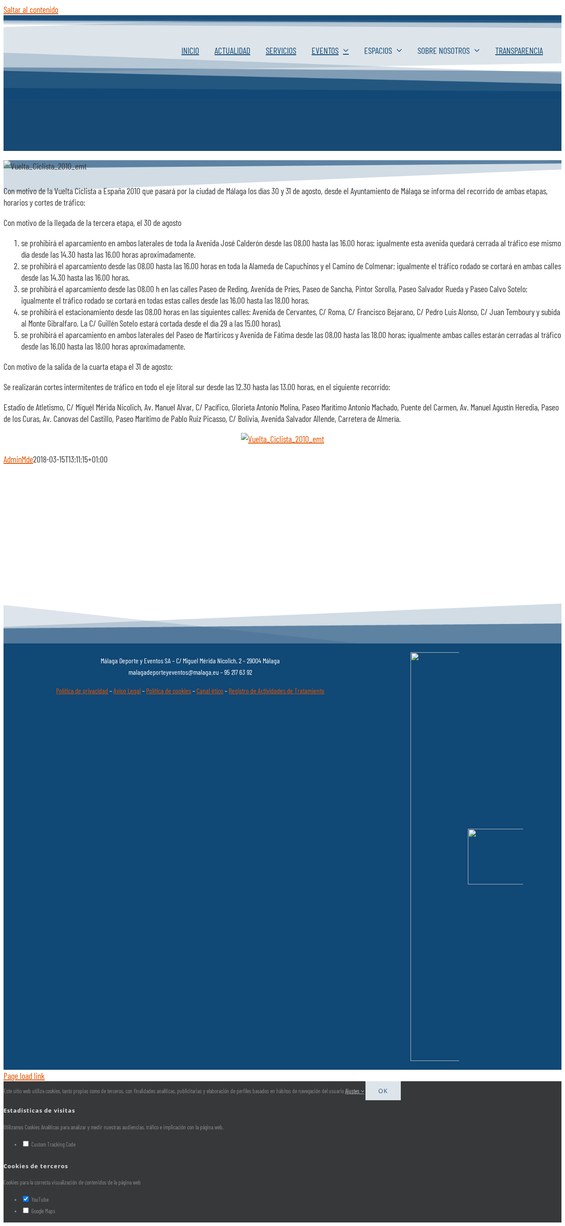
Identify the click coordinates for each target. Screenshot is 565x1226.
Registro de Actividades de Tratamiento (276, 690)
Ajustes (353, 1090)
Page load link (24, 1075)
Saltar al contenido (31, 9)
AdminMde (18, 459)
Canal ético (209, 690)
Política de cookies (168, 690)
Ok (383, 1091)
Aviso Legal (127, 690)
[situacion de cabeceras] (282, 438)
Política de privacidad (82, 690)
